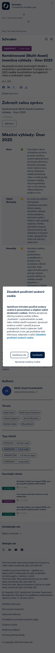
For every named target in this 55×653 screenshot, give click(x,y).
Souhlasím (37, 355)
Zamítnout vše (19, 355)
